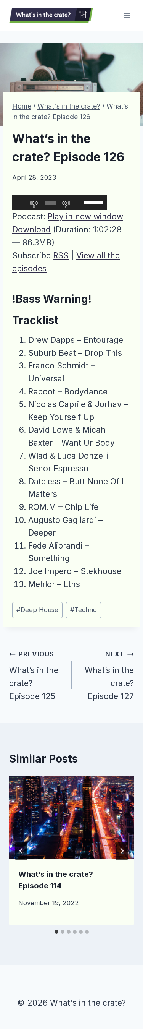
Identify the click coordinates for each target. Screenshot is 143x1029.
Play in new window (85, 216)
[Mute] (79, 202)
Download (31, 229)
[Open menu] (127, 15)
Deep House (37, 610)
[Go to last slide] (21, 851)
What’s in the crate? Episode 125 (33, 675)
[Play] (22, 202)
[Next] (122, 851)
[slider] (93, 202)
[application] (59, 202)
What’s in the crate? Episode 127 (109, 675)
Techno (83, 610)
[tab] (56, 932)
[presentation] (71, 817)
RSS (61, 255)
